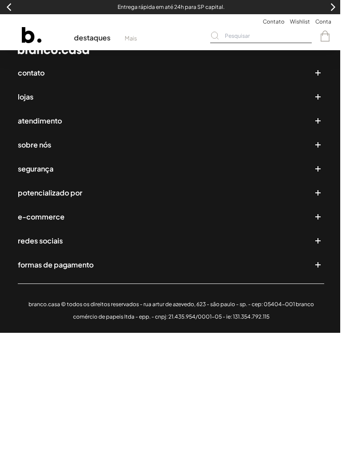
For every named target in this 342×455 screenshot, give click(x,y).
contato (31, 72)
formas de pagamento (56, 264)
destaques (92, 37)
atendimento (40, 120)
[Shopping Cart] (325, 36)
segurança (35, 168)
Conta (323, 21)
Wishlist (300, 21)
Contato (274, 21)
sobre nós (34, 144)
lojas (25, 96)
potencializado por (50, 192)
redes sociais (40, 240)
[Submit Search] (215, 35)
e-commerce (41, 216)
